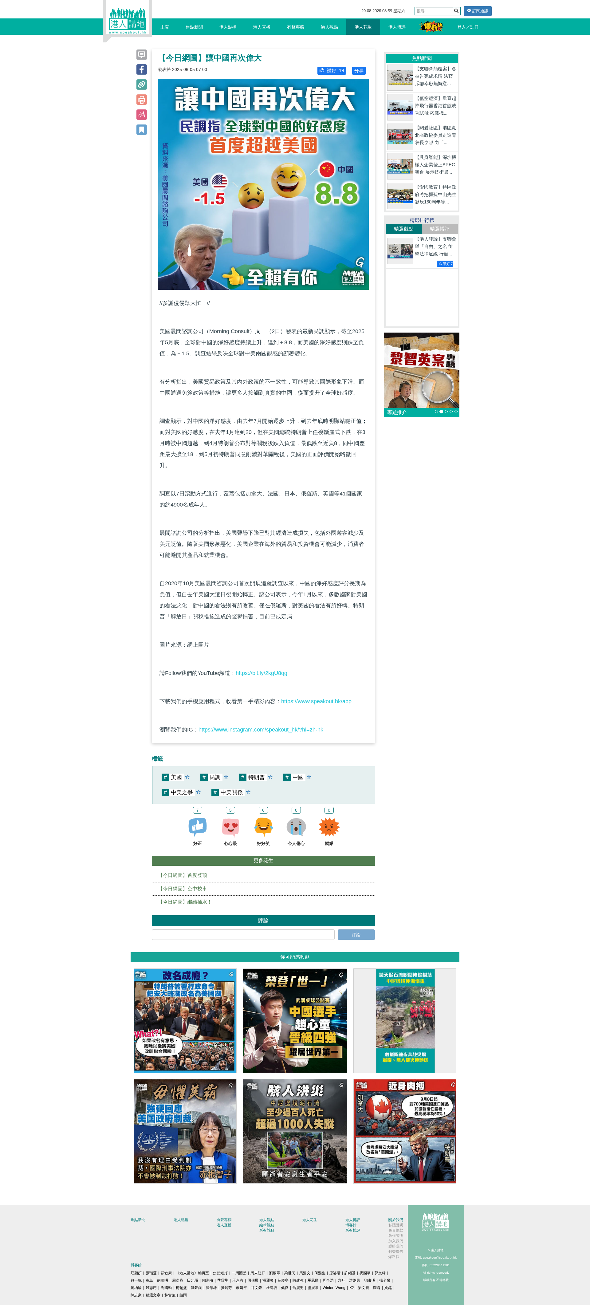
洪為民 (354, 1280)
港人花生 (363, 27)
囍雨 (183, 1295)
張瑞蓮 (151, 1273)
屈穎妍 (136, 1273)
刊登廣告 (395, 1251)
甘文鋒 (256, 1288)
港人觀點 (329, 27)
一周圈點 (239, 1273)
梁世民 (289, 1273)
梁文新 (363, 1288)
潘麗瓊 (267, 1280)
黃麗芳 (226, 1288)
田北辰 (192, 1280)
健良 (285, 1288)
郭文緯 (380, 1273)
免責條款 (395, 1230)
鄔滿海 (207, 1280)
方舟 (341, 1280)
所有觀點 (266, 1230)
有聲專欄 (295, 27)
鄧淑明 (369, 1280)
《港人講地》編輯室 (192, 1273)
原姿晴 (334, 1273)
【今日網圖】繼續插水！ (185, 902)
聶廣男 (298, 1288)
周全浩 (328, 1280)
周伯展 (252, 1280)
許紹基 (350, 1273)
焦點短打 (220, 1273)
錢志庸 (151, 1288)
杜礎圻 (271, 1288)
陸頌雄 (211, 1288)
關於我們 (395, 1220)
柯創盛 (181, 1288)
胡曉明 (162, 1280)
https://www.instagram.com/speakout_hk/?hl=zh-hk (261, 730)
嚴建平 (241, 1288)
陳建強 (298, 1280)
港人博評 (397, 27)
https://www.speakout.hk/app (316, 701)
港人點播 (228, 27)
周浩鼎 (177, 1280)
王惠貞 (237, 1280)
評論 (356, 934)
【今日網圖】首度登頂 (182, 875)
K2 (351, 1288)
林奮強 (169, 1295)
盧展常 (313, 1288)
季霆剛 (222, 1280)
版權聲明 (395, 1235)
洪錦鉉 (196, 1288)
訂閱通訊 (479, 11)
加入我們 (395, 1241)
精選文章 (153, 1295)
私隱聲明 (395, 1225)
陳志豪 (136, 1295)
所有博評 (352, 1230)
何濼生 (319, 1273)
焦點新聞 (194, 27)
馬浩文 (304, 1273)
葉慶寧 (283, 1280)
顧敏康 (166, 1273)
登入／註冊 (468, 27)
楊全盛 (384, 1280)
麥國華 (365, 1273)
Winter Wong (334, 1288)
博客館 (350, 1225)
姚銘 (388, 1288)
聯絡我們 (395, 1246)
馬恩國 (313, 1280)
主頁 (164, 27)
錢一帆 (136, 1280)
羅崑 (376, 1288)
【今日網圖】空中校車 (182, 888)
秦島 (149, 1280)
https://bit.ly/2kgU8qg (261, 673)
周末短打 (257, 1273)
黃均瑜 (136, 1288)
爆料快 (393, 1257)
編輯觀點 (266, 1225)
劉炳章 (274, 1273)
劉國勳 (166, 1288)
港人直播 (261, 27)
